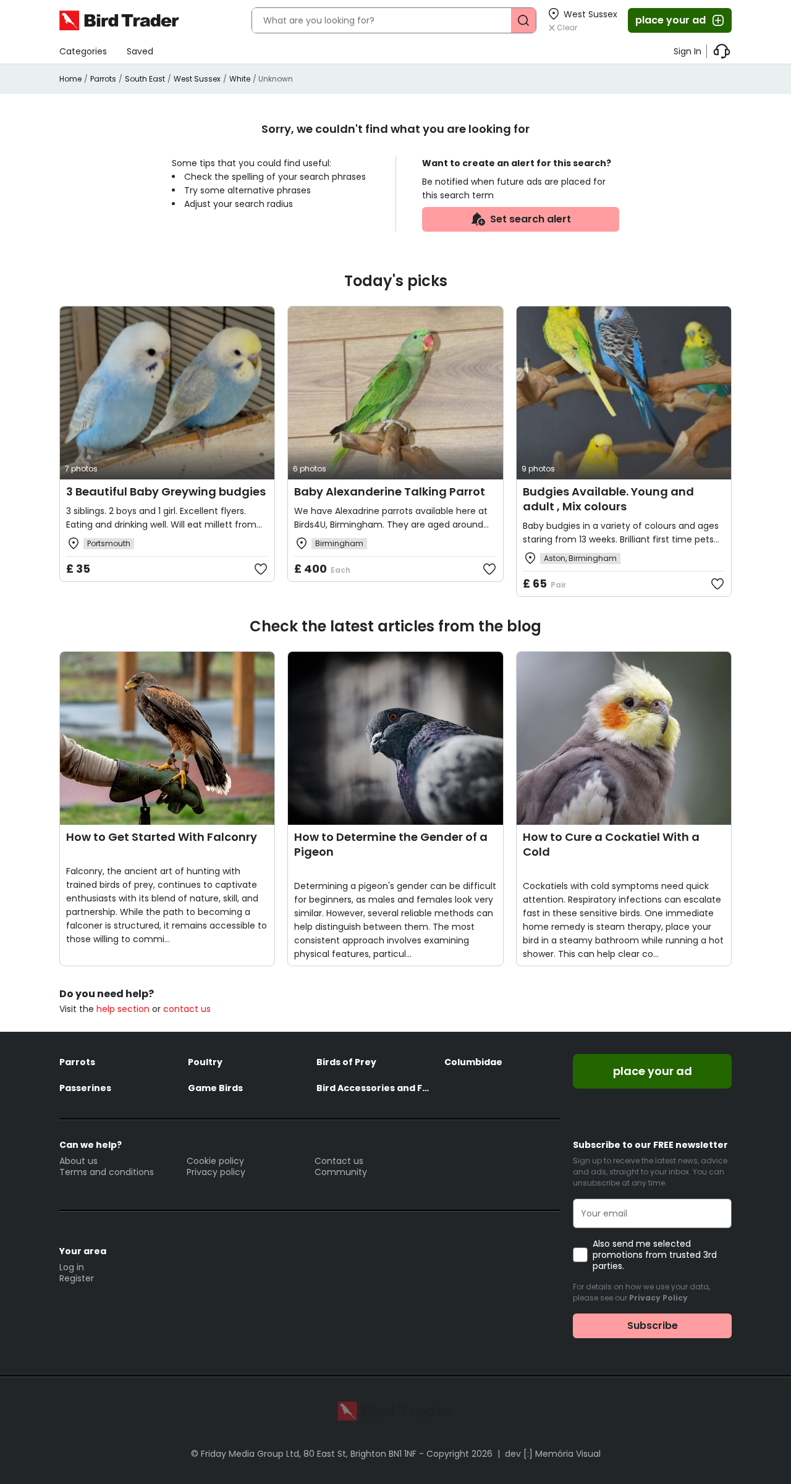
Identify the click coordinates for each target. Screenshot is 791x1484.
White (239, 79)
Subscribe (652, 1325)
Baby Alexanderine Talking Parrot (389, 491)
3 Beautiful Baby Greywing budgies (166, 491)
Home (70, 79)
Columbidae (473, 1062)
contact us (187, 1009)
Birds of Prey (346, 1062)
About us (78, 1161)
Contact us (339, 1161)
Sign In (687, 51)
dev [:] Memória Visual (553, 1454)
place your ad (670, 20)
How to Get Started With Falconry (161, 837)
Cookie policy (215, 1161)
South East (145, 79)
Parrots (103, 79)
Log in (71, 1267)
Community (341, 1172)
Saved (140, 51)
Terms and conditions (106, 1172)
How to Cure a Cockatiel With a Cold (611, 844)
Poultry (205, 1062)
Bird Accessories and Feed (374, 1088)
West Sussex (197, 79)
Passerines (85, 1088)
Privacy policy (216, 1172)
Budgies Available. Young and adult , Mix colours (608, 499)
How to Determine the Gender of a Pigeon (391, 844)
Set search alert (530, 219)
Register (76, 1278)
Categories (83, 51)
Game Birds (215, 1088)
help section (123, 1009)
